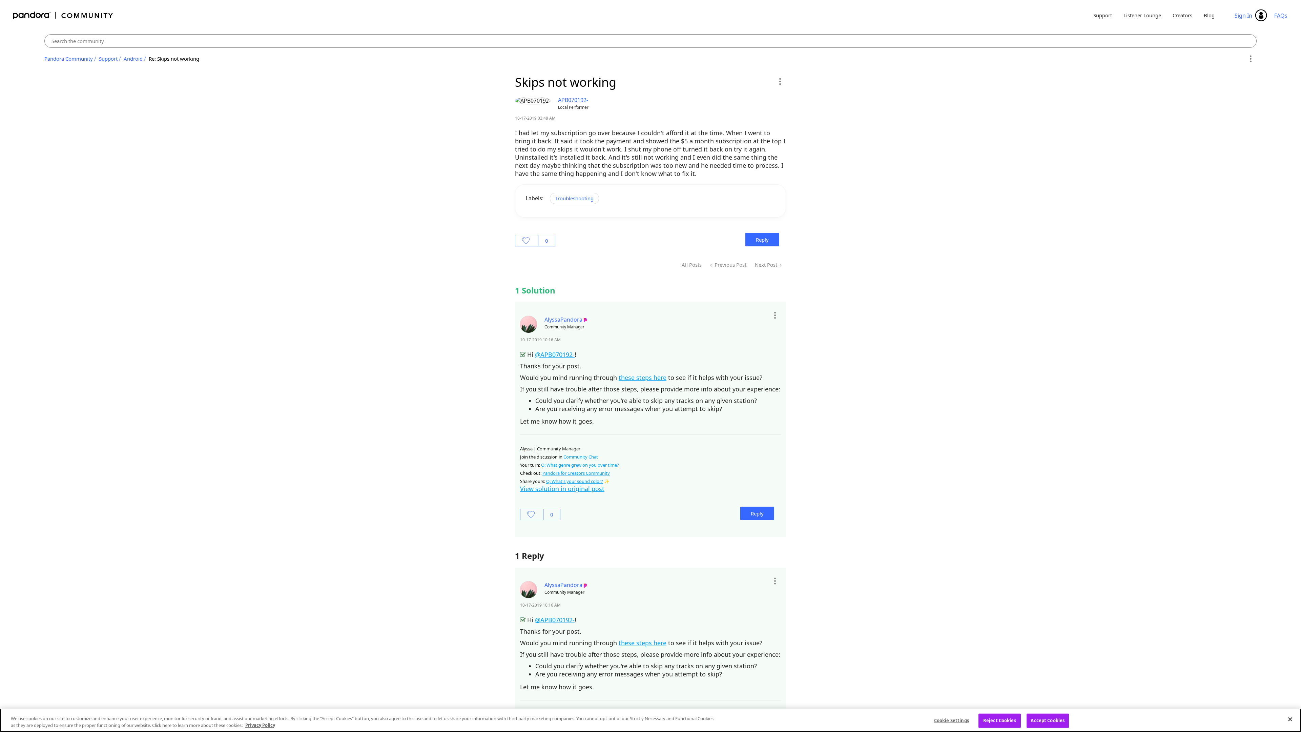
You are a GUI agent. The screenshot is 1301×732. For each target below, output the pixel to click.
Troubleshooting (574, 198)
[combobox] (650, 41)
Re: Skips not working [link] (174, 58)
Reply (762, 239)
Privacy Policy (260, 725)
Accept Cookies (1048, 720)
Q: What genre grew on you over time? (580, 465)
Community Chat (580, 457)
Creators (1182, 15)
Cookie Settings (951, 720)
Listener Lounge (1142, 15)
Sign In (1243, 15)
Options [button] (1250, 59)
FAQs (1280, 15)
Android (133, 58)
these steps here (642, 377)
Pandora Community (63, 15)
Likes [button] (526, 240)
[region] (650, 720)
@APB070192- (555, 354)
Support (1102, 15)
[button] (779, 81)
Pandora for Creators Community (576, 473)
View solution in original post (562, 489)
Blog (1209, 15)
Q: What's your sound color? (574, 481)
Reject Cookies (999, 720)
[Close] (1290, 719)
